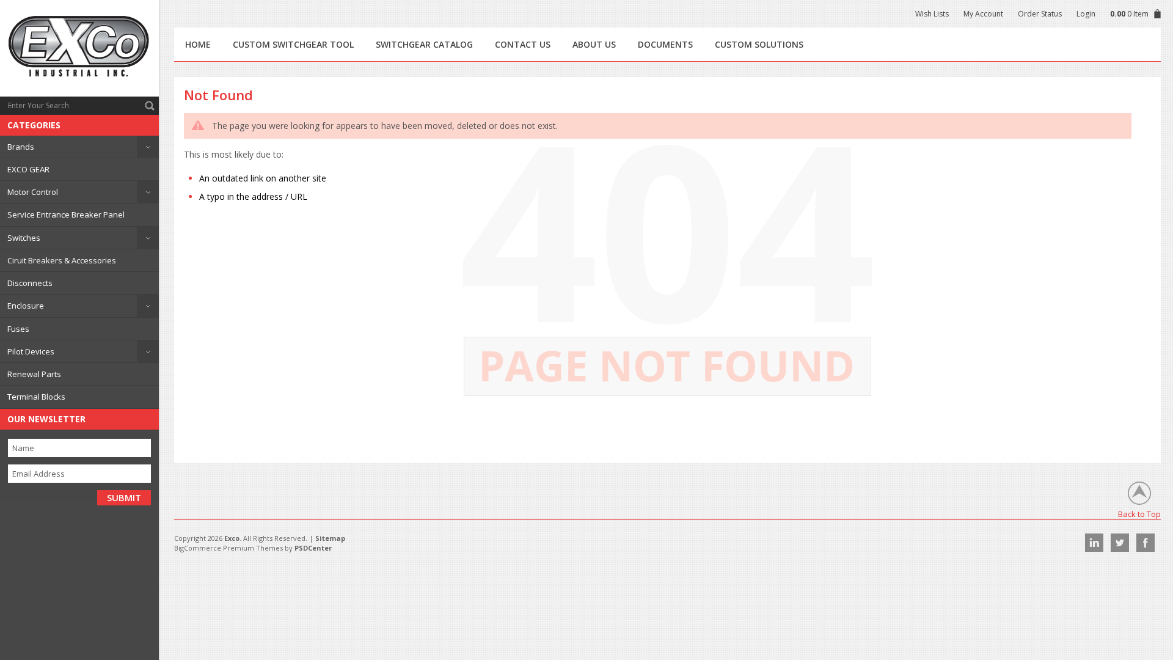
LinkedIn (1094, 543)
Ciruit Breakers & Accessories (61, 260)
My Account (983, 13)
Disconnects (30, 282)
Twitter (1120, 543)
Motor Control (32, 191)
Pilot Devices (30, 351)
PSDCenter (313, 547)
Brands (20, 146)
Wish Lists (932, 13)
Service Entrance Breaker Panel (66, 214)
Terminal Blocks (36, 396)
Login (1085, 13)
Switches (23, 237)
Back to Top (1139, 513)
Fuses (18, 328)
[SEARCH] (150, 106)
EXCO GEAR (28, 169)
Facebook (1145, 543)
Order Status (1040, 13)
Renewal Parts (34, 374)
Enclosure (25, 305)
